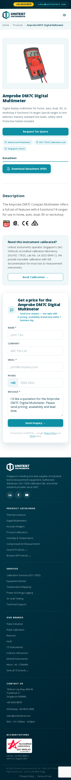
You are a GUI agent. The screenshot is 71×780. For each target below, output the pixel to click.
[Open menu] (64, 15)
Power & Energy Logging (20, 592)
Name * (12, 327)
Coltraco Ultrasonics (17, 653)
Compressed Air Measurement (23, 543)
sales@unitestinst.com (52, 4)
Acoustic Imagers (16, 526)
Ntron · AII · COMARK (17, 664)
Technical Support (16, 604)
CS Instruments (15, 647)
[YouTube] (26, 495)
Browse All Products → (19, 555)
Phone (12, 375)
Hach (9, 641)
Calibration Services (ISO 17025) (23, 575)
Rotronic (11, 635)
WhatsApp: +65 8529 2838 (20, 709)
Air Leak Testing (15, 598)
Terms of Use (44, 776)
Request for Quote (35, 131)
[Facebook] (18, 495)
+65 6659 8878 (23, 4)
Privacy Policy (50, 433)
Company (13, 343)
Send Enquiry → (35, 423)
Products (18, 25)
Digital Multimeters (17, 520)
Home (6, 25)
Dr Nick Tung (38, 771)
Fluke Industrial (15, 624)
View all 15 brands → (18, 670)
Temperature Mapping (19, 586)
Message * (14, 391)
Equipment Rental (16, 581)
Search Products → (17, 549)
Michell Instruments (17, 658)
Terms (32, 436)
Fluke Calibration (15, 629)
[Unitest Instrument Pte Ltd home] (30, 15)
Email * (12, 360)
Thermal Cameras (16, 514)
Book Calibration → (35, 277)
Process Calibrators (17, 532)
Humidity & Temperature (20, 538)
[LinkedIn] (10, 495)
